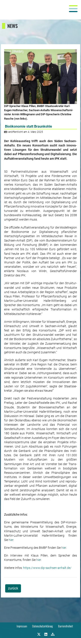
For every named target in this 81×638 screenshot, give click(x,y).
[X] (39, 634)
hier (11, 540)
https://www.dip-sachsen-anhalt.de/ (47, 568)
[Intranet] (52, 634)
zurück (13, 588)
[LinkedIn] (45, 634)
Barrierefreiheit (65, 626)
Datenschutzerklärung (42, 626)
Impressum (22, 626)
